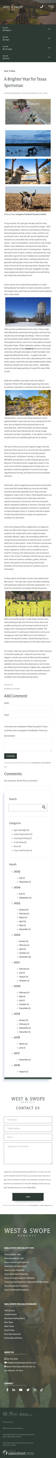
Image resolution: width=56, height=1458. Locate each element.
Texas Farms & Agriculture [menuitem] (15, 1266)
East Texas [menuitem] (8, 1322)
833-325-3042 (42, 7)
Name (6, 703)
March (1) (23, 917)
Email (6, 715)
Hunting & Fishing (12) (23, 838)
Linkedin (42, 214)
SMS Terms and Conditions (13, 1428)
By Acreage (7, 49)
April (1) (22, 949)
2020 (17, 986)
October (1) (24, 1004)
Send (28, 1197)
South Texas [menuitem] (9, 1330)
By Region (7, 30)
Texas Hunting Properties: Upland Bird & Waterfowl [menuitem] (26, 1282)
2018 (17, 1037)
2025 (17, 871)
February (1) (24, 913)
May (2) (22, 925)
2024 (17, 887)
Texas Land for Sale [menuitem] (12, 1254)
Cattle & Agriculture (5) (23, 834)
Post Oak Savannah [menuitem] (12, 1334)
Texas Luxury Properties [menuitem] (14, 1270)
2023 (17, 903)
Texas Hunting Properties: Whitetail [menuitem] (19, 1278)
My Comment (9, 736)
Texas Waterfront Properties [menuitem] (16, 1274)
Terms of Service (46, 763)
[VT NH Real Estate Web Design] (28, 1452)
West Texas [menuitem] (9, 1326)
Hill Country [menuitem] (9, 1310)
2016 (17, 1065)
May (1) (22, 996)
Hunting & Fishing (12, 689)
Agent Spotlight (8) (21, 830)
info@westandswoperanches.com (21, 1363)
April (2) (22, 921)
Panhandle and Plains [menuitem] (13, 1338)
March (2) (23, 1044)
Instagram (20, 214)
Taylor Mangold (14, 93)
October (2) (24, 953)
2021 (17, 962)
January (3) (23, 941)
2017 (17, 1053)
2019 (17, 1014)
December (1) (24, 929)
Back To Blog (9, 71)
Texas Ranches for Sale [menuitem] (14, 1258)
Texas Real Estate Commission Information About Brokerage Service (19, 1435)
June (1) (22, 1048)
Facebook (28, 214)
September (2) (25, 898)
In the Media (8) (20, 842)
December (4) (25, 957)
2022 (17, 935)
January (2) (23, 910)
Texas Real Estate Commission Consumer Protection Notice (18, 1444)
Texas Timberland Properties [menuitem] (16, 1290)
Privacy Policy (35, 763)
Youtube (35, 214)
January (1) (23, 1020)
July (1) (22, 878)
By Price (6, 58)
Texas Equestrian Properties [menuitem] (16, 1286)
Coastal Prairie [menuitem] (10, 1314)
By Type (6, 40)
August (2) (23, 977)
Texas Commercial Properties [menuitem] (16, 1262)
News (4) (17, 846)
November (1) (25, 882)
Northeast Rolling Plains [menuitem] (14, 1318)
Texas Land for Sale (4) (23, 850)
